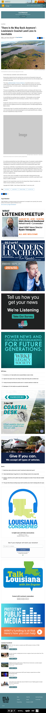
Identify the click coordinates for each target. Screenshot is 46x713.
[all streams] (44, 5)
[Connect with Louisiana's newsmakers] (23, 577)
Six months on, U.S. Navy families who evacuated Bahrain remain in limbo (18, 375)
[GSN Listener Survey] (23, 311)
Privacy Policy (19, 702)
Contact (18, 699)
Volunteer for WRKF (29, 702)
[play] (3, 5)
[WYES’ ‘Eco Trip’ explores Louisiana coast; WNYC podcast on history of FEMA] (4, 647)
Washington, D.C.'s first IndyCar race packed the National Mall (15, 386)
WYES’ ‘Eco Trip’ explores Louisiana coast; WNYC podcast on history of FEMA (24, 645)
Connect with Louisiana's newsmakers (23, 596)
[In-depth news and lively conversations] (23, 508)
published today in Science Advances (16, 83)
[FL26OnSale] (23, 265)
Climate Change (22, 189)
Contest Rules (38, 699)
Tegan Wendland (19, 37)
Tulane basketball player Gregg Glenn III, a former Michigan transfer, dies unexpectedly (21, 474)
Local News (3, 24)
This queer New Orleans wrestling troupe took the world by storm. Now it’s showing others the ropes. (23, 482)
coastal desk (14, 189)
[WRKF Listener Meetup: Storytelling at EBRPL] (23, 223)
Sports (2, 466)
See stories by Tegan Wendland (8, 204)
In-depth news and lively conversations (23, 533)
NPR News (3, 371)
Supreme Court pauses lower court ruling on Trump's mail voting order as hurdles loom (20, 378)
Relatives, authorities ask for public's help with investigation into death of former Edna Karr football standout (23, 478)
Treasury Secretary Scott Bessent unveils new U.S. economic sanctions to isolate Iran (20, 382)
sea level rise (30, 189)
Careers (27, 699)
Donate (41, 1)
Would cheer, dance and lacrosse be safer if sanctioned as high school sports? (19, 470)
